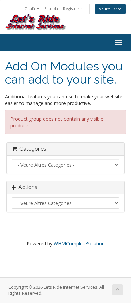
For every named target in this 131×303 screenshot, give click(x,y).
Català (30, 8)
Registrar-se (74, 8)
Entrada (51, 8)
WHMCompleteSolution (79, 243)
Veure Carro (110, 8)
